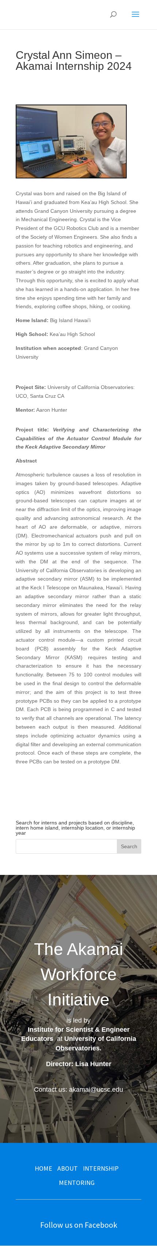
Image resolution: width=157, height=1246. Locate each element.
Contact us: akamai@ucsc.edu (78, 1089)
